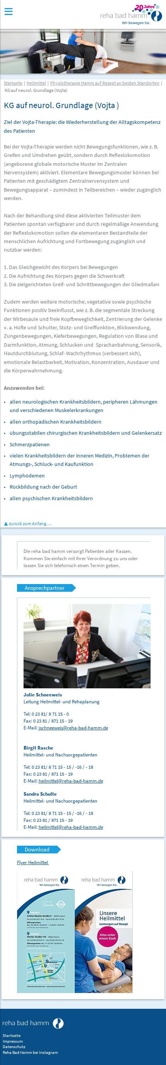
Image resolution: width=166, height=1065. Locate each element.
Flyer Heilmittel (33, 862)
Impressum (13, 1041)
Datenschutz (14, 1046)
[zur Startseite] (33, 1023)
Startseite (13, 83)
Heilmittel (36, 83)
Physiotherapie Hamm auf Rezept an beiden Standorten (104, 83)
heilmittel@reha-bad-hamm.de (71, 781)
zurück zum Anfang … (30, 523)
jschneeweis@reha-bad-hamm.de (73, 727)
